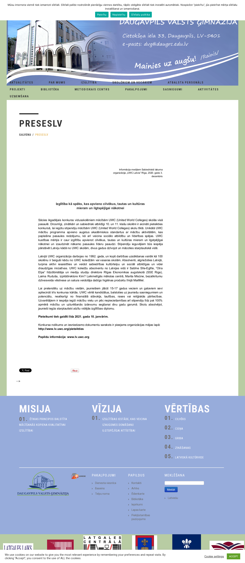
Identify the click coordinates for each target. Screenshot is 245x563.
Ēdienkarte (138, 493)
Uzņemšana (19, 96)
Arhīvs (135, 488)
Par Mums (57, 82)
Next (240, 549)
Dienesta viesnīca (105, 483)
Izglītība (89, 82)
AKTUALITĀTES (21, 82)
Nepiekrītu (119, 14)
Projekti (17, 89)
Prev (5, 549)
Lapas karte (138, 509)
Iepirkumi (137, 504)
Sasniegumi (172, 89)
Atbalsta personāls (186, 82)
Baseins (100, 488)
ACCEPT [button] (233, 556)
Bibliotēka (50, 89)
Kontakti (136, 483)
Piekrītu (102, 14)
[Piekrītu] (240, 10)
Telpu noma (102, 493)
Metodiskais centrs (92, 89)
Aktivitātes (208, 89)
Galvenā (25, 134)
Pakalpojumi (136, 89)
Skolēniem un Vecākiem (132, 82)
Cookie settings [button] (214, 556)
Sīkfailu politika (140, 14)
